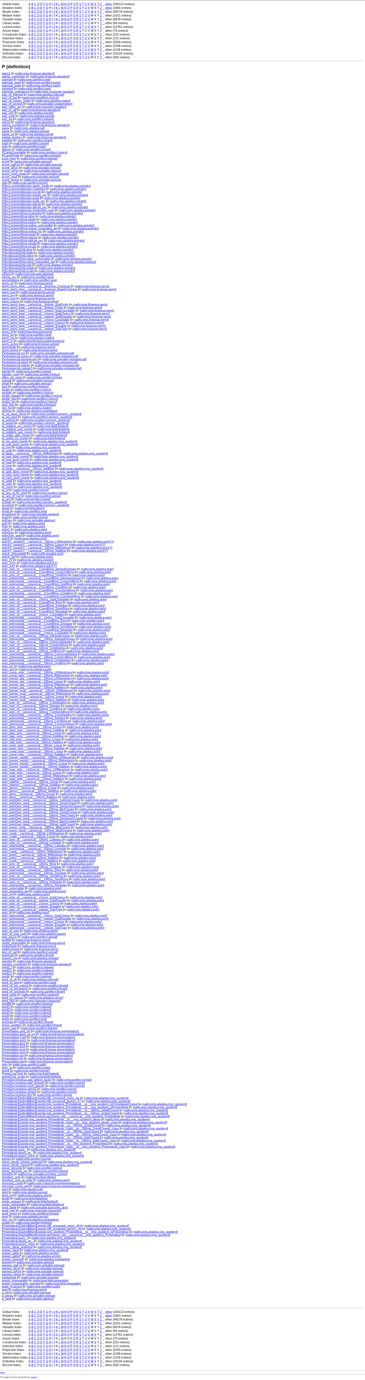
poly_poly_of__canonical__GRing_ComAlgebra (34, 702)
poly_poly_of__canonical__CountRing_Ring (32, 602)
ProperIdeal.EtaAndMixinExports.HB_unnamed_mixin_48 (41, 1225)
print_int (7, 1195)
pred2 (6, 1010)
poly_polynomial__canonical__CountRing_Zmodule (37, 623)
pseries (7, 1262)
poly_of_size (10, 930)
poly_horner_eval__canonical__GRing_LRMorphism (37, 690)
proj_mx (7, 1219)
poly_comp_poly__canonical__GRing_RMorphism (36, 675)
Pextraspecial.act (13, 353)
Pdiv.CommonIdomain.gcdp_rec (23, 201)
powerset (8, 955)
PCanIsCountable (14, 152)
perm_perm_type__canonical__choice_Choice (33, 322)
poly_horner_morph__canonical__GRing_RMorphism (38, 760)
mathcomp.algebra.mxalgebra (36, 411)
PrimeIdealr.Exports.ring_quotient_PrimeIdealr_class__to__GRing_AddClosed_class (59, 1140)
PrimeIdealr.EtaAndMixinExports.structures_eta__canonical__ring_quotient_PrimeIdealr (61, 1116)
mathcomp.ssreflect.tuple (43, 82)
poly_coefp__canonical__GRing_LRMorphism (33, 833)
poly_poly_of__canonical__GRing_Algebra (31, 705)
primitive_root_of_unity (17, 1180)
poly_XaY (8, 566)
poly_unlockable (13, 888)
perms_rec (9, 277)
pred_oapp (9, 994)
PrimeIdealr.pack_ (14, 1149)
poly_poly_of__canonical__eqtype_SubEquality (34, 900)
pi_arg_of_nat (11, 496)
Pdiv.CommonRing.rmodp (19, 243)
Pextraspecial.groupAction (19, 359)
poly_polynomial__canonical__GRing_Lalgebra (34, 845)
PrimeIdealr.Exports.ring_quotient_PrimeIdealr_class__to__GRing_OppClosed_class (59, 1134)
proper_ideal (10, 1250)
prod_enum (9, 1213)
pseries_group (11, 1274)
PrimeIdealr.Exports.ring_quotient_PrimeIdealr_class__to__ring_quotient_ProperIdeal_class (64, 1146)
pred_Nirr (8, 1000)
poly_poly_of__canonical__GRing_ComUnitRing (35, 645)
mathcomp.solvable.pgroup (32, 161)
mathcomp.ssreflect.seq (33, 79)
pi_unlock (8, 420)
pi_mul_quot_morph (15, 456)
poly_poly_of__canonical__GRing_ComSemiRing (36, 712)
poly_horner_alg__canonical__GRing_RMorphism (36, 684)
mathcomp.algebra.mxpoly (35, 560)
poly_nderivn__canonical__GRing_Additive (31, 785)
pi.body (7, 502)
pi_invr (6, 447)
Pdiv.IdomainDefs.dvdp (17, 252)
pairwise (7, 88)
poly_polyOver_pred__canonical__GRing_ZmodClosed (39, 812)
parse (6, 128)
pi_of (5, 490)
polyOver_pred (12, 535)
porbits (6, 940)
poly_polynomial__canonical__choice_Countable (35, 633)
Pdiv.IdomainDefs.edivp (18, 255)
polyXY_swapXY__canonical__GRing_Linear (33, 544)
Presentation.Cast (14, 1037)
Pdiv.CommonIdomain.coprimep (23, 189)
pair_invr (8, 113)
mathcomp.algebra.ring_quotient (54, 441)
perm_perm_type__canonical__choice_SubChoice (36, 313)
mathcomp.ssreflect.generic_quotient (56, 414)
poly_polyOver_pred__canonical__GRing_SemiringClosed (42, 806)
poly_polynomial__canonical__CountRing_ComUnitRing (40, 581)
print (5, 1189)
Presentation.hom (14, 1052)
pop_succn (9, 937)
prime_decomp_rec (15, 1171)
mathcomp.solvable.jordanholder (49, 103)
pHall (5, 383)
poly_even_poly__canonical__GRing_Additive (33, 748)
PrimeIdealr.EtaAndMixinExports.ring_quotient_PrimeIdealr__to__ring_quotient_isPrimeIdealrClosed (70, 1104)
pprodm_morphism (14, 964)
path (5, 146)
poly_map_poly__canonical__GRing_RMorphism (35, 775)
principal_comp (12, 1183)
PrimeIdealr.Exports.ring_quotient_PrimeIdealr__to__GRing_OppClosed (50, 1131)
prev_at (7, 1067)
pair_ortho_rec (11, 107)
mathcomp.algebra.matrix (53, 100)
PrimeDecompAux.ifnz (17, 1095)
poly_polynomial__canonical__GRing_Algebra (33, 718)
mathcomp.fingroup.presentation (56, 1031)
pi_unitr (7, 450)
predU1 (7, 973)
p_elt (5, 1292)
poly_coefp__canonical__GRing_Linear (29, 836)
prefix (5, 1019)
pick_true (8, 404)
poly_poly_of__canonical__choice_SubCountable (35, 599)
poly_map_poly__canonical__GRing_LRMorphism (36, 769)
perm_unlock (10, 301)
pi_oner (7, 465)
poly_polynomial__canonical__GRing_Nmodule (34, 885)
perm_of (7, 332)
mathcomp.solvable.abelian (33, 274)
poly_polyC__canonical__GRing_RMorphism (32, 854)
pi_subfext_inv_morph (17, 426)
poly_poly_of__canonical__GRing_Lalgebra (32, 839)
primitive (7, 1174)
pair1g (6, 122)
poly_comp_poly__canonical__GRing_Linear (32, 751)
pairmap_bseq (11, 82)
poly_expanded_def (15, 891)
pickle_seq (9, 398)
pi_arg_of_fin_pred (14, 493)
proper (6, 1222)
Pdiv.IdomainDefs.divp (17, 249)
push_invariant (12, 1286)
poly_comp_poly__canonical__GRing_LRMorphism (37, 672)
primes (6, 1159)
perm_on (8, 283)
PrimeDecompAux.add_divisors (23, 1083)
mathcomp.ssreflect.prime (30, 143)
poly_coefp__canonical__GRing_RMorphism (32, 851)
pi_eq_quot (9, 417)
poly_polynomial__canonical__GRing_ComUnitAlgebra (39, 654)
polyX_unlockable (14, 553)
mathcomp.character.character (39, 1000)
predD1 (7, 970)
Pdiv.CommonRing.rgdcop (19, 237)
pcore (6, 161)
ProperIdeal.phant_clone (18, 1244)
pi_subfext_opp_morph (17, 432)
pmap (6, 511)
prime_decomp (12, 1168)
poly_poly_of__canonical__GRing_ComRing (32, 709)
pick (4, 386)
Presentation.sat (13, 1061)
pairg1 (6, 73)
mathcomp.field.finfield (43, 1073)
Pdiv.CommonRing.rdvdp (19, 219)
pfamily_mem (11, 374)
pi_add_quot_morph (15, 471)
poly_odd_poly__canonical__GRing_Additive (32, 742)
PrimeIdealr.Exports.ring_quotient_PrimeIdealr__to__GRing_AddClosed (50, 1137)
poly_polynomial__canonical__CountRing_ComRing (37, 593)
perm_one (9, 298)
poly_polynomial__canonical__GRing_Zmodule (34, 873)
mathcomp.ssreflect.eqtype (35, 119)
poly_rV (7, 560)
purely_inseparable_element (21, 1283)
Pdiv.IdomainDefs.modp (18, 268)
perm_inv (8, 295)
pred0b (6, 1003)
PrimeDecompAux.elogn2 (19, 1092)
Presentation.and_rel (16, 1031)
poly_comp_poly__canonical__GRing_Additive (34, 754)
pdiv (5, 183)
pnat (5, 517)
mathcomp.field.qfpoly (29, 508)
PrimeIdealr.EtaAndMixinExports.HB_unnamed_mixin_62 (40, 1098)
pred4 (6, 1016)
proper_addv (10, 1253)
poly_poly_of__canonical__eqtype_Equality (31, 906)
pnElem (7, 520)
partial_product (12, 137)
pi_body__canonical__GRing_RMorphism (30, 453)
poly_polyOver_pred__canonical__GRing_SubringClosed (41, 800)
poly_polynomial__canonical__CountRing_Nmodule (37, 629)
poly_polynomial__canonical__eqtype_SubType (34, 927)
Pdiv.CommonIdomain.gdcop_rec (24, 207)
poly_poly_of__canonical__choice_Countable (33, 614)
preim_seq (9, 1028)
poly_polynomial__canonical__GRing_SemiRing (35, 879)
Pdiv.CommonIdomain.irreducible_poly (28, 210)
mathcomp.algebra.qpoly (40, 930)
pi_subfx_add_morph (16, 435)
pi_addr (7, 480)
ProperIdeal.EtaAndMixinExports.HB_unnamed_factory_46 (41, 1228)
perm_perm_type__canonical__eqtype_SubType (35, 328)
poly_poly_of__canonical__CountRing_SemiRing (35, 608)
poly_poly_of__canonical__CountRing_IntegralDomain (39, 569)
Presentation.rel (12, 1058)
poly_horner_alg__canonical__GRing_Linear (32, 681)
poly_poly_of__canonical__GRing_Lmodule (31, 842)
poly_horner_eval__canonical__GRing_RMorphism (36, 693)
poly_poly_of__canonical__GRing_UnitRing (32, 651)
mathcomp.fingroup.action (40, 344)
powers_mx (9, 958)
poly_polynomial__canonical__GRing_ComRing (34, 721)
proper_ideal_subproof (17, 1247)
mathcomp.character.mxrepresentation (53, 1183)
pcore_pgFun (11, 164)
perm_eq (8, 335)
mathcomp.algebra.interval (45, 94)
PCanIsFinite (11, 155)
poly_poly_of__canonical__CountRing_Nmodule (35, 611)
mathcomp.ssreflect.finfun (42, 374)
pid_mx (7, 408)
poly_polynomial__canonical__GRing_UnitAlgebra (36, 660)
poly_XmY (9, 563)
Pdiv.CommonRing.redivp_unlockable (27, 225)
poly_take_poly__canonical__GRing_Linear (31, 733)
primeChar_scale (13, 1076)
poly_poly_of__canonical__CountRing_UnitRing (34, 575)
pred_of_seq (10, 982)
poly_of (7, 912)
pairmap (7, 79)
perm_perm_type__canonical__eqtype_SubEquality (37, 316)
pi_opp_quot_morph (15, 474)
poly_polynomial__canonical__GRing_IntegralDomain (38, 639)
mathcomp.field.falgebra (30, 1198)
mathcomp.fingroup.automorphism (40, 341)
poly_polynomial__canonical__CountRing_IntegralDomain (41, 578)
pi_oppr (7, 484)
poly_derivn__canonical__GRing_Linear (29, 788)
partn (5, 143)
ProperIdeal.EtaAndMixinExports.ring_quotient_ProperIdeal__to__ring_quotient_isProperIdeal (65, 1231)
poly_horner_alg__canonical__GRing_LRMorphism (37, 678)
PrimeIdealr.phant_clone (18, 1155)
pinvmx (7, 411)
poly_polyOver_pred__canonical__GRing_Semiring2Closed (42, 818)
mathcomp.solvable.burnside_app (44, 1207)
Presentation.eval (13, 1049)
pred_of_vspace (13, 997)
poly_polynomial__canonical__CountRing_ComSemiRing (41, 596)
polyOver (8, 532)
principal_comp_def (15, 1186)
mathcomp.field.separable (50, 1280)
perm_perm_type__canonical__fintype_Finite (32, 307)
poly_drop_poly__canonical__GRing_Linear (32, 727)
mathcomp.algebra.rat (29, 128)
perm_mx (8, 338)
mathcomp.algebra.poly (28, 523)
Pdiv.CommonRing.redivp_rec (22, 231)
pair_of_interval (12, 94)
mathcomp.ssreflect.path (29, 146)
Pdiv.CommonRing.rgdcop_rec (22, 240)
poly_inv (7, 666)
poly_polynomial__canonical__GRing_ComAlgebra (37, 715)
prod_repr (8, 1210)
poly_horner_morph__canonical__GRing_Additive (36, 766)
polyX (6, 538)
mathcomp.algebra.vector (45, 997)
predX (6, 976)
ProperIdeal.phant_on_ (17, 1241)
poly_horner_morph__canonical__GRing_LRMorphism (39, 757)
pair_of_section (12, 103)
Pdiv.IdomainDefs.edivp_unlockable (26, 259)
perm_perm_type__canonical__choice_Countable (35, 319)
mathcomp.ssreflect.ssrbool (39, 994)
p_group (7, 1295)
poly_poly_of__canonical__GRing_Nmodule (32, 882)
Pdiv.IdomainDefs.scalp (18, 271)
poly (5, 523)
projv (5, 1216)
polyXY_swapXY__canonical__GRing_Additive (34, 550)
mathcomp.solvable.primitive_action (42, 1174)
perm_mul (8, 292)
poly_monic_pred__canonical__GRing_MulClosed (36, 827)
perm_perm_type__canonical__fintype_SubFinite (35, 304)
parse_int (8, 134)
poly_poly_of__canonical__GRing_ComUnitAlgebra (37, 642)
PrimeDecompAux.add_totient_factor (27, 1079)
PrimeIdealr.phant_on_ (17, 1152)
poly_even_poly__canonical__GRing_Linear (32, 745)
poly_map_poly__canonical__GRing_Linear (32, 772)
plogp (6, 508)
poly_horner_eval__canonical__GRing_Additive (34, 699)
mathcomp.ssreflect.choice (40, 97)
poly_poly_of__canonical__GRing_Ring (29, 864)
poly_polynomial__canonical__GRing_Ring (31, 870)
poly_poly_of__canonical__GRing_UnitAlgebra (34, 648)
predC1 (7, 967)
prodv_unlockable (14, 1204)
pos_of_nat (9, 952)
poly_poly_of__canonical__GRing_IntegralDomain (36, 636)
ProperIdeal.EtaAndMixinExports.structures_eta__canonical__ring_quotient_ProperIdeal (61, 1235)
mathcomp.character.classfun (53, 91)
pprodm (7, 961)
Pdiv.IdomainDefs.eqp (17, 265)
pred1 (6, 1006)
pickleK (7, 392)
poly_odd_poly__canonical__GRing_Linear (31, 739)
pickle (6, 389)
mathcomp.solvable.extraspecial (51, 353)
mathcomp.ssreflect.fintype (42, 155)
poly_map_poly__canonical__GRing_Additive (33, 778)
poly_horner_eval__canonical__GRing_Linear (33, 696)
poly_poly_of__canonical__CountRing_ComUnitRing (38, 572)
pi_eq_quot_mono (14, 414)
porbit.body (9, 946)
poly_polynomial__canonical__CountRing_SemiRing (38, 626)
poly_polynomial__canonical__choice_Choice (33, 921)
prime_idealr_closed (15, 1165)
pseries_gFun (11, 1268)
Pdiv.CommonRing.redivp (19, 222)
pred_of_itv (9, 979)
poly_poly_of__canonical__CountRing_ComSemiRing (38, 590)
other (108, 4)
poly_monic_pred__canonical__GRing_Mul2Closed (37, 830)
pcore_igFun (10, 170)
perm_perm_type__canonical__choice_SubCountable (38, 310)
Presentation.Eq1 (13, 1043)
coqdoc (34, 1377)
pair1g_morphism (13, 125)
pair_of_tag (9, 97)
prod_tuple (9, 1207)
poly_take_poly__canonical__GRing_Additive (33, 736)
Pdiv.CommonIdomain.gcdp (20, 198)
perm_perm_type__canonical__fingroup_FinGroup (36, 286)
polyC (6, 529)
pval (5, 1289)
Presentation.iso (13, 1055)
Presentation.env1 (14, 1040)
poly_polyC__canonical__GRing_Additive (30, 858)
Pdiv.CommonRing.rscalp (19, 246)
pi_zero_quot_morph (16, 477)
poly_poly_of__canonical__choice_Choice (31, 903)
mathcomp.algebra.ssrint (35, 134)
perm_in (7, 341)
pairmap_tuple (11, 85)
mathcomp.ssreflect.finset (34, 140)
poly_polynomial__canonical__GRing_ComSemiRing (38, 724)
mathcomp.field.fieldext (51, 426)
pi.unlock (8, 505)
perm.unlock (10, 350)
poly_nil (7, 894)
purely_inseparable (15, 1280)
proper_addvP (11, 1256)
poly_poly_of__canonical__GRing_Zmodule (32, 867)
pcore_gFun (10, 167)
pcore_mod (9, 176)
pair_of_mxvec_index (16, 100)
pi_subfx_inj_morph (15, 438)
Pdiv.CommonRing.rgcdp (19, 234)
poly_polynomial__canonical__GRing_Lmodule (34, 848)
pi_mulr (7, 462)
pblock (6, 149)
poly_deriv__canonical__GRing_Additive (29, 797)
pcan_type (9, 158)
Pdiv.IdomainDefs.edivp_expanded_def (28, 262)
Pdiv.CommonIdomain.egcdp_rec (24, 195)
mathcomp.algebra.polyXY (95, 541)
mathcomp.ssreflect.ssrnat (38, 937)
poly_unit (8, 669)
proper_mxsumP (13, 1259)
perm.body (9, 347)
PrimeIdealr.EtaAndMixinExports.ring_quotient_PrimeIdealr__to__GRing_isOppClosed (60, 1113)
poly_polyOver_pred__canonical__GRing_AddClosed (38, 824)
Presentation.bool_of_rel (18, 1034)
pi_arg (6, 499)
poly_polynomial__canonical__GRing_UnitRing (34, 663)
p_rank (6, 1298)
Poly (5, 526)
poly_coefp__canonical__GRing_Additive (30, 861)
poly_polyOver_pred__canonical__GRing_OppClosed (38, 815)
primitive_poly (11, 1177)
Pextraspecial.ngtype (16, 365)
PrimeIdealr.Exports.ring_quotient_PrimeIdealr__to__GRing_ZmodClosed (51, 1125)
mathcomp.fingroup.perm (35, 283)
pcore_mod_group (14, 173)
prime (6, 1070)
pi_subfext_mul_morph (17, 429)
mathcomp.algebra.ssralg (35, 113)
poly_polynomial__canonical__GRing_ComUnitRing (37, 657)
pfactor (6, 371)
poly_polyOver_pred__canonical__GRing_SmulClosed (39, 803)
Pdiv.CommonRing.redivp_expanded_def (30, 228)
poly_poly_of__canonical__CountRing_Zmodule (34, 605)
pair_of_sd (9, 110)
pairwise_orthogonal (15, 91)
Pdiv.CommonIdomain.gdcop (21, 204)
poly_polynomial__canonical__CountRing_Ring (34, 620)
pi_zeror (7, 487)
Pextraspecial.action (15, 356)
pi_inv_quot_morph (15, 441)
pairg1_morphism (13, 76)
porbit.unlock (10, 949)
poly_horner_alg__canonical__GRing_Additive (33, 687)
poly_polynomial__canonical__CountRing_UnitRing (37, 584)
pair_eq (7, 119)
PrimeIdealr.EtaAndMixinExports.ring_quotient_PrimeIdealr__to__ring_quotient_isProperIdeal (65, 1107)
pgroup (6, 380)
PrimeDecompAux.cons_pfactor (23, 1086)
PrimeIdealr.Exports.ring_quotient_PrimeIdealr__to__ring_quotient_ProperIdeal (55, 1143)
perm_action (10, 344)
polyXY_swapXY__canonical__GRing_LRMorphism (37, 541)
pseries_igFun (11, 1271)
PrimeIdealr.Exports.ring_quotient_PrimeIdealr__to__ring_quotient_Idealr (51, 1119)
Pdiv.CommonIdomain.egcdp (21, 192)
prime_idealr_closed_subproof (22, 1162)
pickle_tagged (11, 395)
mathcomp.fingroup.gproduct (34, 73)
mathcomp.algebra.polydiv (72, 186)
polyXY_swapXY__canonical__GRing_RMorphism (36, 547)
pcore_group (10, 179)
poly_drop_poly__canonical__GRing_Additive (33, 730)
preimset (7, 1022)
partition (7, 140)
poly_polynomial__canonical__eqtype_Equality (34, 924)
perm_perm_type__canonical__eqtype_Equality (34, 325)
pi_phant (8, 423)
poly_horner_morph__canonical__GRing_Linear (34, 763)
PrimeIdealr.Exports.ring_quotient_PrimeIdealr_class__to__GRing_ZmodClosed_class (60, 1128)
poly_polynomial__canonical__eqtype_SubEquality (36, 918)
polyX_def (9, 556)
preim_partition (12, 1025)
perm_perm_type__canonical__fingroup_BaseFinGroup (39, 289)
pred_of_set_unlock (15, 985)
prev (5, 1064)
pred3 (6, 1013)
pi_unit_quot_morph (15, 444)
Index (2, 1372)
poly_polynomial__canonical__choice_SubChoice (36, 915)
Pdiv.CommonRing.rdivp (18, 216)
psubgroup (9, 1277)
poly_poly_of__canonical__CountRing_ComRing (35, 587)
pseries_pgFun (12, 1265)
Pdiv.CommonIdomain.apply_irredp (25, 186)
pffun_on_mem (12, 377)
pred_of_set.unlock (15, 988)
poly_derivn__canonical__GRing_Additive (30, 791)
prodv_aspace (11, 1201)
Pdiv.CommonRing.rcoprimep (22, 213)
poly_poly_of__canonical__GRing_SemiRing (32, 876)
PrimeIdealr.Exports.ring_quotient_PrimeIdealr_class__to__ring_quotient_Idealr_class (60, 1122)
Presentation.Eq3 (13, 1046)
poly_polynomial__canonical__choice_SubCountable (38, 617)
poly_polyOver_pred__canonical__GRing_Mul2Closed (39, 821)
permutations (10, 280)
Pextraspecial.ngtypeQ (17, 368)
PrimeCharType (12, 1073)
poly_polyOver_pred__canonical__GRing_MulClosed (38, 809)
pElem (6, 274)
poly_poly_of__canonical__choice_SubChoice (33, 897)
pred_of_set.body (13, 991)
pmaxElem (9, 514)
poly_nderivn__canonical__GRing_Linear (30, 781)
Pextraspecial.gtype (15, 362)
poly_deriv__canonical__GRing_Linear (28, 794)
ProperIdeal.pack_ (14, 1238)
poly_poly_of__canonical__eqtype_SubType (32, 909)
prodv (6, 1198)
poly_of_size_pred (14, 934)
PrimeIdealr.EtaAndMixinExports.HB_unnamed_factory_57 (41, 1101)
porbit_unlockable (14, 943)
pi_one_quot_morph (15, 459)
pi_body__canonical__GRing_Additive (28, 468)
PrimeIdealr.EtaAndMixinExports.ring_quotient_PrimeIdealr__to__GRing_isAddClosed (60, 1110)
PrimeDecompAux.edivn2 (19, 1089)
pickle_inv (9, 401)
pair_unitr (8, 116)
